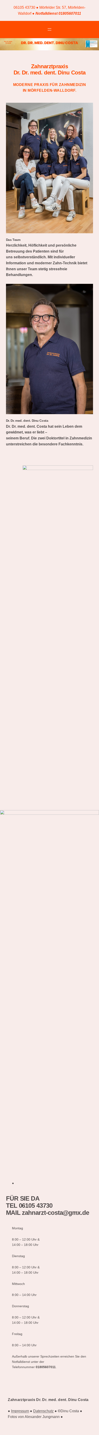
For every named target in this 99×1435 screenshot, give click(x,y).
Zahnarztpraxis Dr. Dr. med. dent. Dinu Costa (48, 1400)
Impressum (20, 1411)
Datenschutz (43, 1411)
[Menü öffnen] (49, 29)
